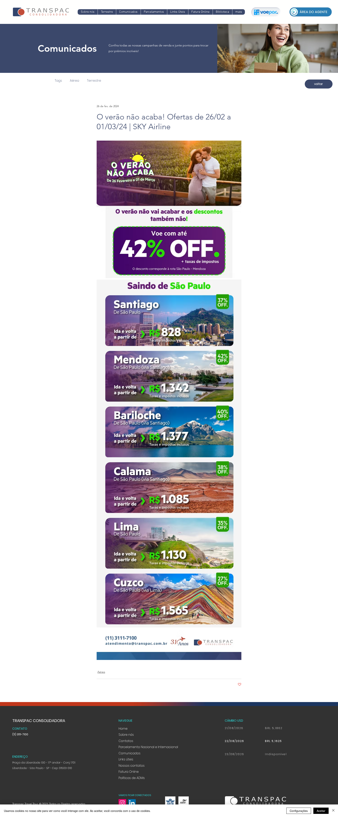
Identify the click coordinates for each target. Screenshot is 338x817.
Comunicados (129, 753)
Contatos (126, 741)
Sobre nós (126, 734)
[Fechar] (333, 811)
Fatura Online (129, 771)
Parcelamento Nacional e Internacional (148, 747)
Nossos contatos (132, 765)
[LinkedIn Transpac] (132, 803)
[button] (128, 12)
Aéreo (74, 81)
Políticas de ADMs (132, 778)
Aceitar (321, 811)
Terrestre (94, 81)
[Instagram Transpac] (122, 803)
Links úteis (126, 759)
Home (123, 728)
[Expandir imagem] (169, 385)
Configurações (299, 811)
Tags (58, 81)
